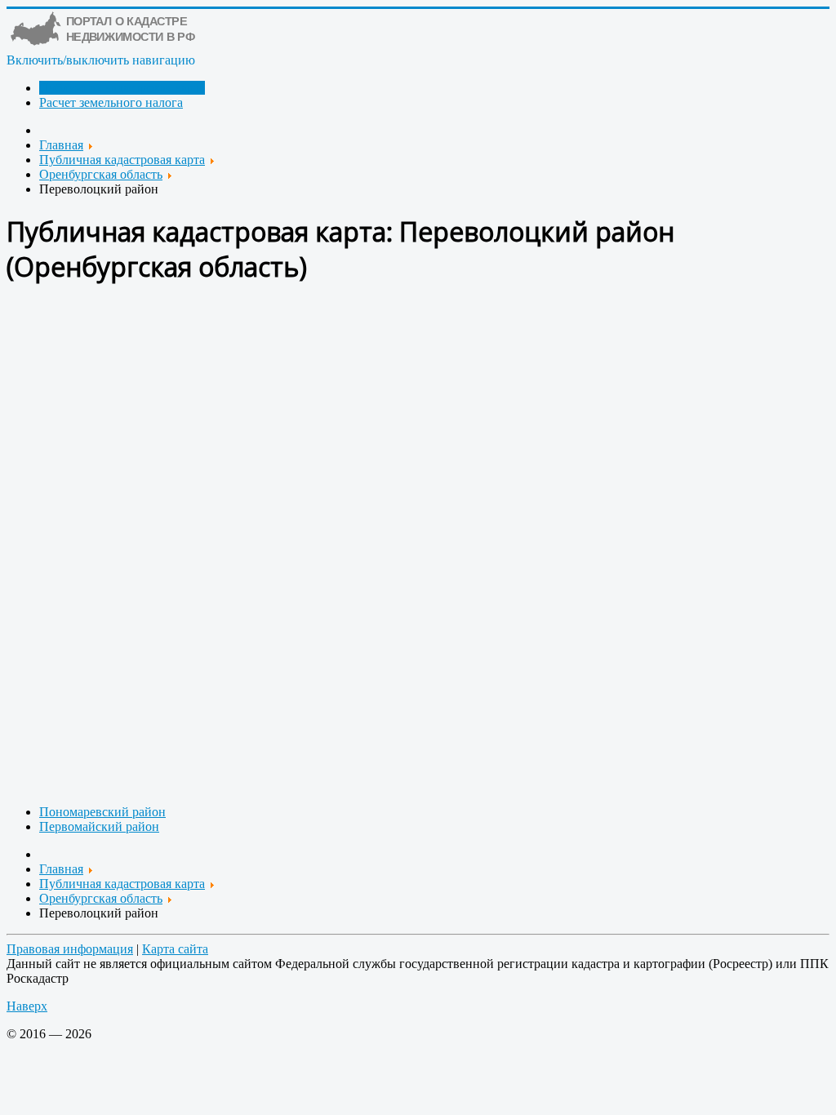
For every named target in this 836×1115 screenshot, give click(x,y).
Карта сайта (175, 949)
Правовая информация (70, 949)
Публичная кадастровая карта (122, 88)
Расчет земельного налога (111, 102)
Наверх (27, 1006)
